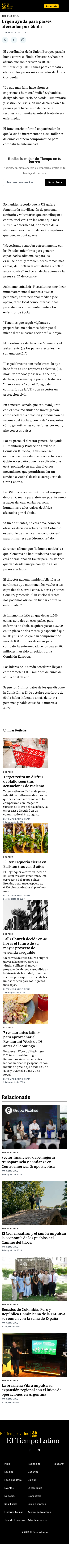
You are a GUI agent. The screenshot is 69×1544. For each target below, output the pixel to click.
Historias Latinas (13, 1512)
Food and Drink (13, 1479)
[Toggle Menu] (64, 6)
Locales (8, 772)
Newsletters (34, 1496)
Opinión (32, 1479)
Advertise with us (37, 1520)
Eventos (9, 1488)
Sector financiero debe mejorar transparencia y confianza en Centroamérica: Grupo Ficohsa (29, 1162)
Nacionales (34, 1463)
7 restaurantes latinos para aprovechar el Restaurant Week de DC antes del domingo (23, 1039)
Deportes (33, 1471)
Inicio (7, 1463)
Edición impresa (37, 1504)
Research (59, 1463)
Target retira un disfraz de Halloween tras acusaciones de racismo (23, 781)
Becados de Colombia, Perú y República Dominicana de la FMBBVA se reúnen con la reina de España (33, 1314)
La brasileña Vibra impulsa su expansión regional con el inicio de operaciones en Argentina (31, 1390)
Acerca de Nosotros (39, 1512)
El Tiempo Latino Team (15, 32)
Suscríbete (51, 6)
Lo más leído (35, 1488)
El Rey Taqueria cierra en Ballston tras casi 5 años (24, 864)
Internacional (10, 16)
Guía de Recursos (14, 1520)
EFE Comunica (10, 1171)
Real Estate (10, 1504)
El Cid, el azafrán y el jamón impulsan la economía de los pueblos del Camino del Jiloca (34, 1238)
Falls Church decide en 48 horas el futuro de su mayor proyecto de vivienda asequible (25, 945)
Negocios (10, 1496)
